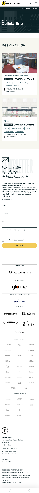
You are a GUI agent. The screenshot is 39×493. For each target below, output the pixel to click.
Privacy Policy (6, 483)
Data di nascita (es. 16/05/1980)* (14, 230)
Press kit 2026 (6, 462)
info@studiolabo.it (10, 451)
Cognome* (5, 213)
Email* (4, 222)
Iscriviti (19, 245)
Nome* (4, 205)
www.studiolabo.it (10, 454)
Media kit (5, 459)
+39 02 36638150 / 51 (10, 449)
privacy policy (18, 240)
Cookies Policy (16, 483)
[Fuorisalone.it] (12, 3)
